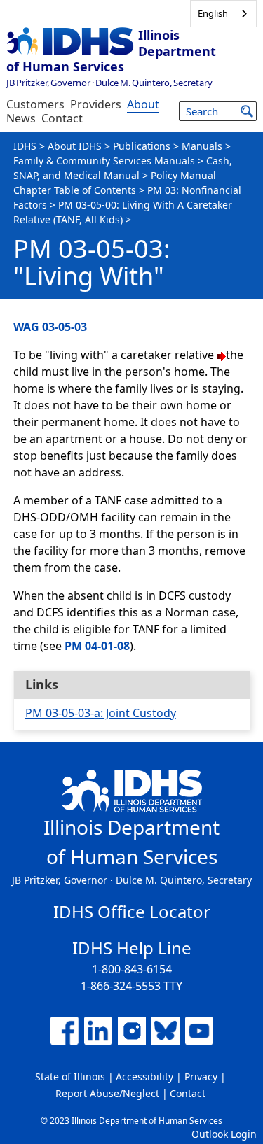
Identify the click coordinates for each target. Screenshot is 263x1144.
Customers (35, 104)
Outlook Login (224, 1134)
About (143, 104)
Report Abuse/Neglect (107, 1093)
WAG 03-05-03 (50, 326)
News (21, 118)
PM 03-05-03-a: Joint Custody (100, 713)
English (213, 13)
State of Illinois (70, 1076)
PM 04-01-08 (97, 646)
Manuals (202, 146)
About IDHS (75, 146)
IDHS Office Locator (131, 911)
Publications (141, 146)
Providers (95, 104)
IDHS (24, 146)
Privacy (200, 1076)
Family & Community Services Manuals (104, 160)
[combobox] (223, 13)
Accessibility (144, 1076)
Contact (62, 118)
